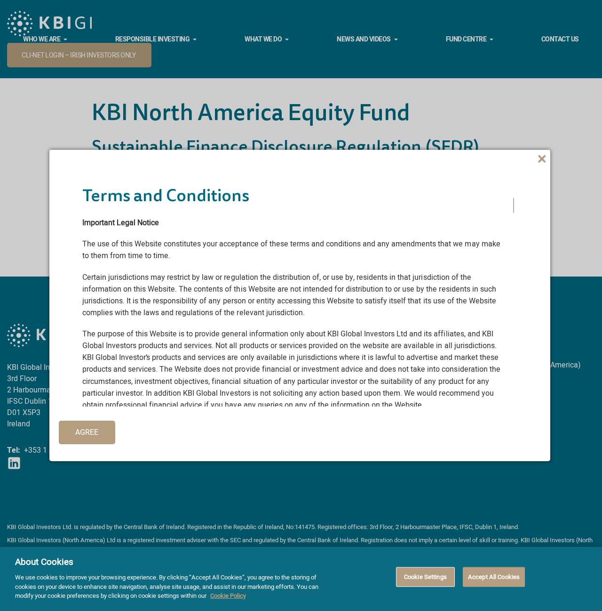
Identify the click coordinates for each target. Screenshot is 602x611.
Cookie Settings (425, 576)
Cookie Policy (228, 595)
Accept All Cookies (494, 576)
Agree (86, 432)
